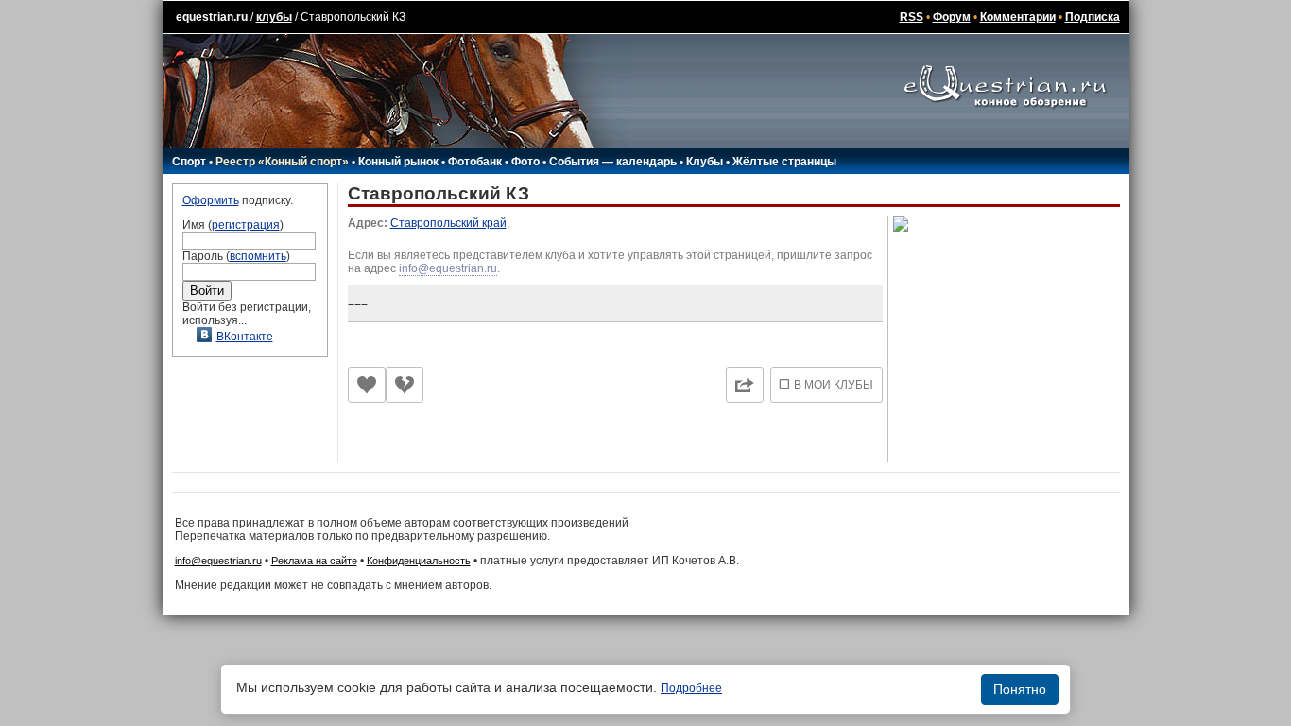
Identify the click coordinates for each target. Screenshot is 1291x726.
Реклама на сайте (314, 560)
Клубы (704, 161)
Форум (952, 17)
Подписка (1092, 17)
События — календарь (613, 161)
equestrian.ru (212, 17)
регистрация (246, 225)
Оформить (210, 200)
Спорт (189, 161)
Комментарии (1018, 17)
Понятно (1019, 689)
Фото (525, 161)
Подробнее (691, 688)
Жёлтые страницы (784, 161)
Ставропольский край (448, 223)
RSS (911, 17)
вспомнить (258, 256)
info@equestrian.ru (448, 268)
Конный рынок (398, 161)
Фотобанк (475, 161)
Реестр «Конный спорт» (282, 161)
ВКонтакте (244, 336)
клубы (274, 17)
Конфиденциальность (419, 560)
